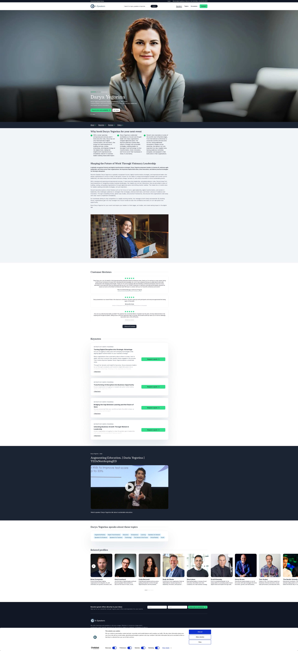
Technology (128, 537)
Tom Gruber (22, 579)
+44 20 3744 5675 (203, 1)
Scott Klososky (216, 579)
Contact (203, 6)
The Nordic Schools (49, 579)
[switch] (129, 648)
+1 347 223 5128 (193, 1)
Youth (162, 537)
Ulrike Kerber (71, 579)
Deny (200, 642)
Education (125, 534)
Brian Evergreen (97, 579)
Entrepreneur (134, 534)
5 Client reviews (104, 91)
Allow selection (200, 637)
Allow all (200, 632)
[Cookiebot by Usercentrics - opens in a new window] (95, 648)
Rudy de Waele (168, 579)
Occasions (194, 6)
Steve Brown (240, 579)
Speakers (179, 6)
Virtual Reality (154, 537)
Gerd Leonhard (120, 579)
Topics (186, 6)
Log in (169, 1)
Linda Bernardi (144, 579)
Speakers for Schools (154, 534)
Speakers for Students (101, 537)
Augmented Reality (100, 534)
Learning (143, 534)
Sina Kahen (191, 579)
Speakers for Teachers (116, 537)
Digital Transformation (114, 534)
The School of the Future (141, 537)
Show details (165, 648)
